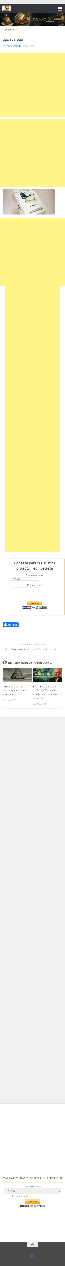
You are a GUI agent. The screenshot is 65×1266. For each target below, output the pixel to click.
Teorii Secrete (13, 46)
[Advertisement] (32, 85)
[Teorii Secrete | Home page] (8, 8)
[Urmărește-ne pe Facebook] (32, 1256)
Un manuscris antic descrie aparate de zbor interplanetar (15, 690)
